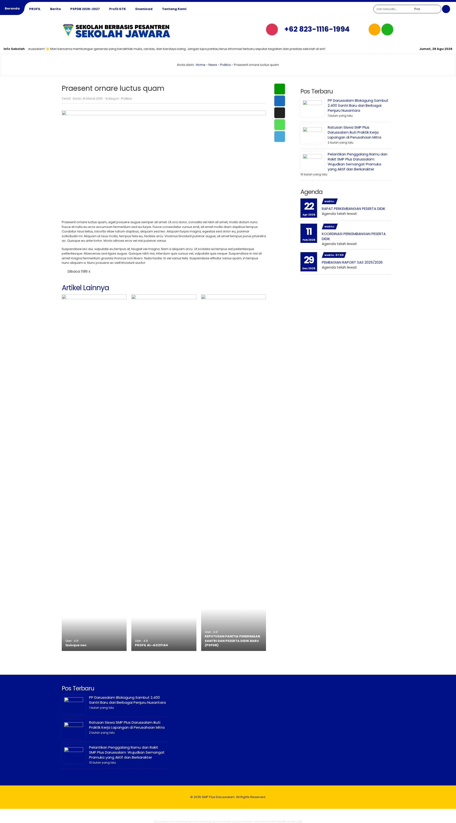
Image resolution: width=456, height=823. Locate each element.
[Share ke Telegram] (279, 136)
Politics (225, 65)
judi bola (290, 821)
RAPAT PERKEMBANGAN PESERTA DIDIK (353, 208)
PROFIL (35, 9)
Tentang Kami (174, 9)
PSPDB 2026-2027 (85, 9)
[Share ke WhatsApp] (279, 124)
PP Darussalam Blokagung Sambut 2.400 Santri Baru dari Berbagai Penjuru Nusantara (358, 105)
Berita (55, 9)
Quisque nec (76, 645)
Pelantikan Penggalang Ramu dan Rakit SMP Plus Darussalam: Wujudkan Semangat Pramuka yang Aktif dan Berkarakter (357, 162)
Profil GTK (117, 9)
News (213, 65)
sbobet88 (280, 821)
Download (143, 9)
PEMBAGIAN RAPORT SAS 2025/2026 (352, 262)
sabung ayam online (166, 821)
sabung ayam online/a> (240, 821)
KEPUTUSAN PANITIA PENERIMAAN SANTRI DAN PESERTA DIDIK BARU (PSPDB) (232, 640)
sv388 (272, 821)
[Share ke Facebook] (279, 101)
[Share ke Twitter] (279, 112)
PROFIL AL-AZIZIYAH (151, 645)
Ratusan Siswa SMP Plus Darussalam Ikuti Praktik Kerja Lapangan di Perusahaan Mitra (354, 132)
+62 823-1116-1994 (317, 29)
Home (200, 65)
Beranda (12, 8)
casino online (261, 821)
